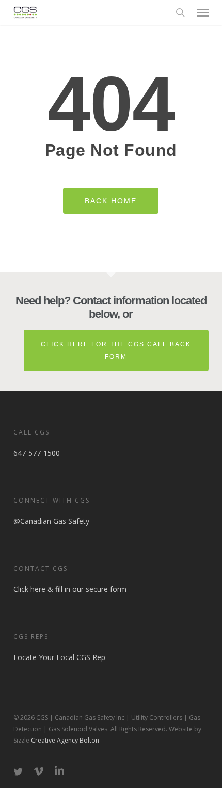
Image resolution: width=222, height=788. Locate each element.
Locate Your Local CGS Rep (59, 657)
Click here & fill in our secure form (69, 589)
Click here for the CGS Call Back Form (116, 350)
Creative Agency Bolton (64, 740)
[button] (203, 12)
